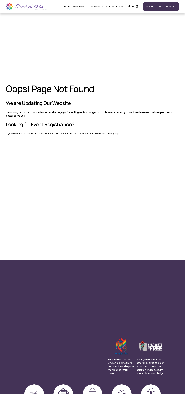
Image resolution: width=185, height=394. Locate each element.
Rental (119, 6)
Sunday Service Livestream (161, 6)
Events (68, 6)
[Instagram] (137, 6)
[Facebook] (129, 6)
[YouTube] (133, 6)
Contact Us (108, 6)
